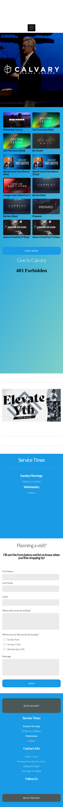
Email (4, 596)
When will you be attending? (16, 610)
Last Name (7, 583)
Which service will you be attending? (20, 634)
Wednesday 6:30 (15, 649)
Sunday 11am (14, 644)
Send (31, 683)
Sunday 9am (13, 639)
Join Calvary (31, 705)
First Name (7, 571)
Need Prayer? (31, 797)
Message (6, 656)
